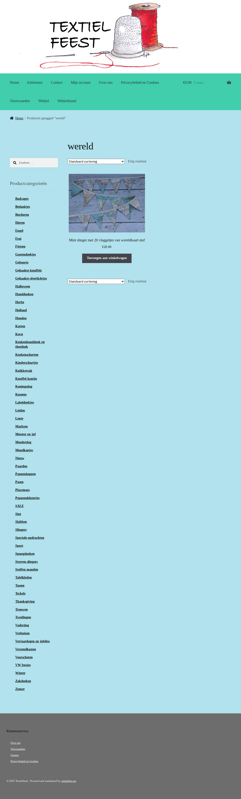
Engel (19, 230)
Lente (19, 418)
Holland (21, 310)
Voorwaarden (20, 101)
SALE (19, 506)
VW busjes (23, 665)
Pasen (19, 482)
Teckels (20, 593)
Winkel (43, 101)
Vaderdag (22, 625)
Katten (20, 326)
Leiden (20, 410)
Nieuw (19, 458)
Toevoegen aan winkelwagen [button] (107, 258)
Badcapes (21, 198)
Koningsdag (23, 386)
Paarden (21, 466)
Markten (21, 426)
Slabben (21, 521)
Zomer (20, 689)
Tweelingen (23, 617)
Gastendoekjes (25, 254)
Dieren (20, 222)
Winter (20, 673)
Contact (56, 82)
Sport (19, 545)
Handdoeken (24, 294)
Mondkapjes (24, 450)
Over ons (105, 82)
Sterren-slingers (26, 561)
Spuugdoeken (25, 553)
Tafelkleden (23, 577)
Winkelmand (66, 101)
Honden (21, 318)
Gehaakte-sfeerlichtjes (31, 278)
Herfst (19, 302)
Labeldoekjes (24, 402)
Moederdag (23, 442)
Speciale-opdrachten (29, 537)
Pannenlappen (25, 474)
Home (14, 82)
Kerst (19, 334)
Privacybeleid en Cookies (140, 82)
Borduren (22, 214)
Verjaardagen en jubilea (32, 641)
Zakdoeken (23, 681)
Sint (18, 514)
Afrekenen (34, 82)
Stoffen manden (26, 569)
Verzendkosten (25, 649)
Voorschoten (24, 657)
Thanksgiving (25, 601)
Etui (18, 238)
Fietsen (20, 246)
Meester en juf (25, 434)
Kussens (21, 394)
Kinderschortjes (26, 362)
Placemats (22, 490)
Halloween (22, 286)
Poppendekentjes (27, 498)
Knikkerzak (23, 370)
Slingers (21, 529)
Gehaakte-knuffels (28, 270)
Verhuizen (22, 633)
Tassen (19, 585)
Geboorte (21, 262)
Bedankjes (22, 206)
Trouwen (21, 609)
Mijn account (80, 82)
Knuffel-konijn (26, 378)
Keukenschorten (26, 354)
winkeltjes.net (68, 781)
